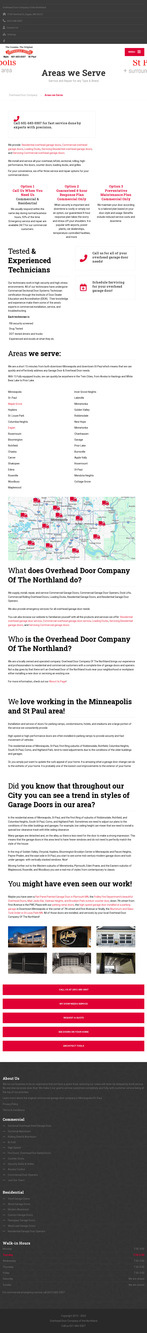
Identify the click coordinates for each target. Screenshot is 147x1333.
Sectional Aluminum (19, 1131)
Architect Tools (73, 1045)
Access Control (16, 1169)
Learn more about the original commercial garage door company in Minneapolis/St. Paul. (53, 1098)
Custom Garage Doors (20, 1215)
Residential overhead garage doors (41, 144)
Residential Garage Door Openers (26, 1231)
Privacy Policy (10, 1104)
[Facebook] (4, 41)
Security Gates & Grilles (21, 1164)
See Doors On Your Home (73, 1032)
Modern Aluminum (18, 1209)
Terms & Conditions (14, 1110)
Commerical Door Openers (23, 1174)
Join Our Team (16, 1180)
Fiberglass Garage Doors (21, 1220)
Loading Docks (32, 149)
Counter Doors (16, 1158)
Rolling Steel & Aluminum (22, 1136)
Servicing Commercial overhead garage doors (39, 153)
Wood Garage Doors (19, 1204)
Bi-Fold (12, 1142)
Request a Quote (73, 1017)
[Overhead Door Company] (20, 52)
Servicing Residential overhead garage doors (67, 149)
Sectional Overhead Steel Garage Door (29, 1125)
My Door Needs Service (74, 1003)
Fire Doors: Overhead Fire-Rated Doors (29, 1153)
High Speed (14, 1147)
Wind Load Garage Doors (21, 1225)
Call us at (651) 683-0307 (73, 989)
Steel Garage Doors (19, 1198)
